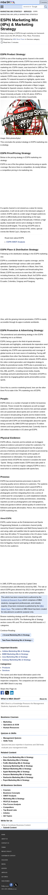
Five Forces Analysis (12, 804)
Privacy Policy (6, 851)
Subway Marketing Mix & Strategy (16, 660)
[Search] (45, 6)
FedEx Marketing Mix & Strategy (16, 763)
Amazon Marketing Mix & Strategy (17, 774)
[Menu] (2, 7)
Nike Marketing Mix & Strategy (15, 760)
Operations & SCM (11, 725)
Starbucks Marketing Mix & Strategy (18, 777)
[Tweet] (7, 694)
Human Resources (11, 728)
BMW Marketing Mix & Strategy (15, 654)
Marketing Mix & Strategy (13, 799)
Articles (6, 813)
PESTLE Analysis (10, 802)
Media (3, 864)
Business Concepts (11, 793)
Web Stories (5, 881)
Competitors (8, 807)
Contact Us (5, 843)
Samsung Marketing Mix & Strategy (18, 766)
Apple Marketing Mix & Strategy (16, 772)
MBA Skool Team (19, 39)
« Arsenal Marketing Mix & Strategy (16, 635)
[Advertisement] (24, 48)
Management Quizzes (12, 738)
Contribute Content (8, 855)
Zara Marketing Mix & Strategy (15, 657)
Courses (43, 2)
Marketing (7, 722)
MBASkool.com (12, 889)
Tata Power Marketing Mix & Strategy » (17, 640)
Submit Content (10, 828)
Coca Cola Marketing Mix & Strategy (18, 757)
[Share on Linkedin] (12, 694)
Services (6, 670)
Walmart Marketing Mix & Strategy (17, 769)
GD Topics (7, 816)
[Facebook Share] (2, 694)
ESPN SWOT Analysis (15, 242)
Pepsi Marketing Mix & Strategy (16, 780)
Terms (3, 847)
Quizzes (4, 868)
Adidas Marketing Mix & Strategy (16, 651)
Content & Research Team (11, 600)
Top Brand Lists (10, 810)
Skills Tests (8, 741)
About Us (43, 699)
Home (3, 834)
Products (6, 668)
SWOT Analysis (9, 796)
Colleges (4, 860)
